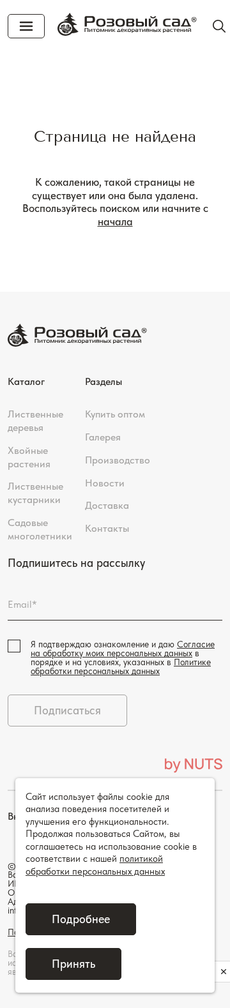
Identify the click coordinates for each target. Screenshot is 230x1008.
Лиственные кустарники (35, 493)
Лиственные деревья (35, 420)
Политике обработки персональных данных (121, 666)
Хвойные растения (29, 457)
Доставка (107, 505)
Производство (117, 460)
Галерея (103, 437)
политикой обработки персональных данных (95, 865)
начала (115, 221)
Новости (105, 483)
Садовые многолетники (40, 529)
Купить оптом (115, 414)
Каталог (26, 381)
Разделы (103, 381)
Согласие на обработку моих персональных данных (123, 648)
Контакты (107, 528)
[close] (223, 971)
